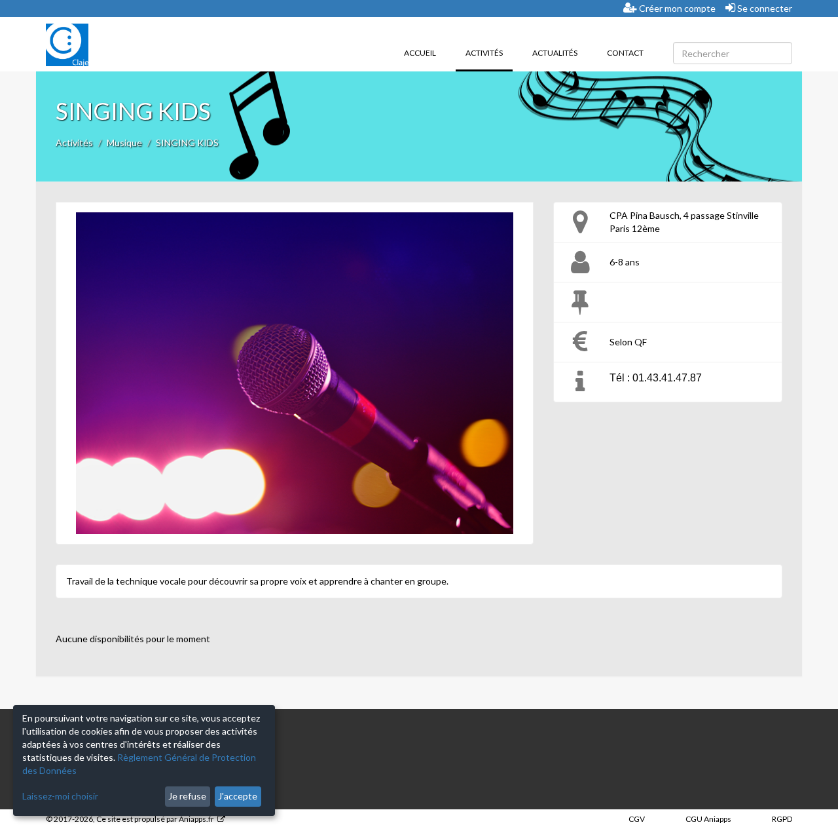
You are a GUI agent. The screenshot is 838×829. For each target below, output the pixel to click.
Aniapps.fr (196, 819)
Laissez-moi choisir (60, 795)
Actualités (554, 53)
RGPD (782, 819)
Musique (124, 142)
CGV (636, 819)
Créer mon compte (676, 8)
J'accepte (237, 795)
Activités (489, 52)
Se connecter (763, 8)
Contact (625, 53)
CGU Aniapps (708, 819)
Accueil (420, 53)
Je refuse (187, 795)
